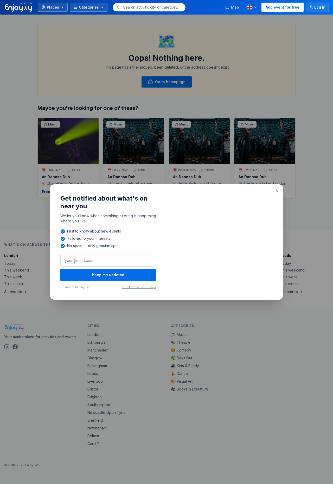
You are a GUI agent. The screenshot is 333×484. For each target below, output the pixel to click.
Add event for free (282, 7)
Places (53, 7)
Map (235, 7)
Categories (89, 7)
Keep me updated (108, 275)
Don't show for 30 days (139, 287)
